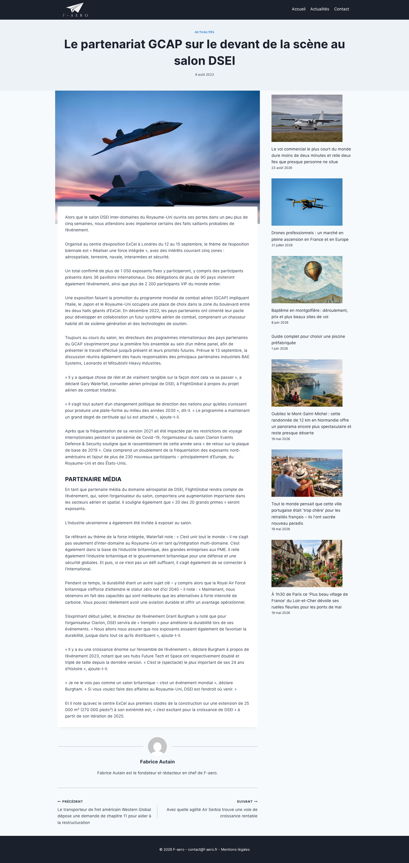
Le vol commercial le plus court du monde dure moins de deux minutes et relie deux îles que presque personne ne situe (311, 155)
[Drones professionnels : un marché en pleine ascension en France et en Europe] (311, 202)
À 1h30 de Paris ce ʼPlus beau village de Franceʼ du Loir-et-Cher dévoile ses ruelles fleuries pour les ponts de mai (309, 600)
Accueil (299, 9)
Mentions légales (235, 849)
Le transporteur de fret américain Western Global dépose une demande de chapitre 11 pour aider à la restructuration (104, 812)
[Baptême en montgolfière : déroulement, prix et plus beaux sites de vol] (311, 279)
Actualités (319, 9)
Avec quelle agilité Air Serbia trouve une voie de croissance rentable (212, 809)
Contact (341, 9)
